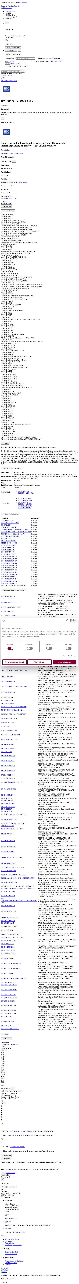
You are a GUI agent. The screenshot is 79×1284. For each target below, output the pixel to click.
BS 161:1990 (5, 726)
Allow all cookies (64, 662)
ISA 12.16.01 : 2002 (7, 1021)
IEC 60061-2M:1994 (25, 500)
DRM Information (11, 1263)
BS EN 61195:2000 (7, 700)
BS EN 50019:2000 (7, 704)
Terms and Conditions (12, 1239)
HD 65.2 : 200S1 (6, 525)
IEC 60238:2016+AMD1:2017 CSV (13, 823)
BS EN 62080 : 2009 (8, 615)
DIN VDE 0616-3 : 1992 (9, 730)
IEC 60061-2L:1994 (24, 498)
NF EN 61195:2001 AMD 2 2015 (12, 829)
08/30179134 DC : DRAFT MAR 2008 (14, 686)
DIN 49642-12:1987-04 (9, 556)
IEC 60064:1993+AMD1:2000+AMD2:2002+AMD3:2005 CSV (19, 900)
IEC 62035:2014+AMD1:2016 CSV (13, 875)
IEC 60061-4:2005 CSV (9, 882)
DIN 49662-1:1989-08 (8, 545)
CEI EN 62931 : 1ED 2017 (10, 917)
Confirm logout (16, 47)
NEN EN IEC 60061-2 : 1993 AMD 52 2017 (16, 532)
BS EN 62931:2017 (7, 923)
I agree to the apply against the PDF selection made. (27, 1131)
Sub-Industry (7, 1039)
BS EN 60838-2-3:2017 (9, 926)
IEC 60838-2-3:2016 (8, 892)
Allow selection (39, 662)
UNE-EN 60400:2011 (8, 995)
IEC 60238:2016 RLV (8, 950)
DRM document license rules (19, 1131)
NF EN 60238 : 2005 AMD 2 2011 (12, 937)
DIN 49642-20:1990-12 (9, 572)
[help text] (2, 118)
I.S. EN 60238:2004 (7, 744)
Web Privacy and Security (13, 1245)
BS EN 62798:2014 (7, 761)
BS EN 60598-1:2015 (8, 807)
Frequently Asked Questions (14, 1261)
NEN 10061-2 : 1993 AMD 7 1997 (12, 534)
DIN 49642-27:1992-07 (9, 583)
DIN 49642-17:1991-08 (9, 565)
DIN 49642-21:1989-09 (9, 574)
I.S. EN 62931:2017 (7, 697)
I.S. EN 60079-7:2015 (8, 941)
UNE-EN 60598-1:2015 (9, 985)
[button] (4, 1050)
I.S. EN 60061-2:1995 (8, 789)
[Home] (6, 8)
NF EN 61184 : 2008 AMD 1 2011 (12, 867)
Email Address (29, 58)
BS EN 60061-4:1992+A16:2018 (12, 782)
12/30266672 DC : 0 (8, 906)
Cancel (8, 47)
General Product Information (11, 468)
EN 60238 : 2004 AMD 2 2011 (11, 963)
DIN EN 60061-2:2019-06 (10, 536)
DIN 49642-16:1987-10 (9, 563)
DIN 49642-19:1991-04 (9, 570)
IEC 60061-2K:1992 (25, 504)
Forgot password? (56, 61)
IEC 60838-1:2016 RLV (9, 718)
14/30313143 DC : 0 (8, 771)
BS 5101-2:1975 (6, 538)
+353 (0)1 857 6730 (20, 2)
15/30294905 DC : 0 (8, 841)
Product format (6, 1088)
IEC (2, 79)
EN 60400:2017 (6, 752)
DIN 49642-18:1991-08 (9, 568)
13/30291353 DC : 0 (8, 766)
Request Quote (6, 1175)
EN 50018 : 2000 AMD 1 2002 (11, 968)
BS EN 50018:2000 (7, 748)
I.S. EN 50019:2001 (7, 958)
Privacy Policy (9, 1241)
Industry (6, 1034)
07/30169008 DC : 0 (8, 778)
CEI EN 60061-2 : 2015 (9, 543)
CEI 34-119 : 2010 (7, 676)
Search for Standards (11, 1252)
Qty (2, 1101)
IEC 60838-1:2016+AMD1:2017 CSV (13, 814)
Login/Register (11, 50)
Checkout (7, 1158)
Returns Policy (10, 1243)
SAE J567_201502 (7, 826)
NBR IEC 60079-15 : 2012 (10, 1029)
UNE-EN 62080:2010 (8, 1013)
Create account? (15, 63)
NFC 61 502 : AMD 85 (8, 527)
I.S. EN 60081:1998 (7, 795)
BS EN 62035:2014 (7, 953)
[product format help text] (13, 1088)
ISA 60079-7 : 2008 (7, 722)
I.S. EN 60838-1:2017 (8, 871)
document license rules (17, 1147)
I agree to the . (13, 1147)
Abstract (6, 443)
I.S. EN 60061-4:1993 (8, 912)
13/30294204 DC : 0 (8, 921)
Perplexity (14, 1044)
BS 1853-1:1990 (6, 1016)
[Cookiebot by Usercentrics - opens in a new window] (68, 620)
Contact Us (8, 1265)
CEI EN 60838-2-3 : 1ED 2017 (11, 857)
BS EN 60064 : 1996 (8, 602)
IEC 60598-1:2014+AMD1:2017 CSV (13, 707)
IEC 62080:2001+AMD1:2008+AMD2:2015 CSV (17, 888)
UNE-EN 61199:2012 (8, 982)
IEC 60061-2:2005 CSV (9, 81)
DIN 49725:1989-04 (8, 547)
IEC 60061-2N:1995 (25, 506)
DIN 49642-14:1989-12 (9, 559)
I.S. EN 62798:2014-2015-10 (10, 607)
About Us (16, 6)
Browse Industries (11, 1254)
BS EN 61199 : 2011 (8, 803)
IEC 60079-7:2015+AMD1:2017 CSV (13, 714)
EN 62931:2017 (6, 809)
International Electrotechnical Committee (14, 182)
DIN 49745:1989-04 (8, 552)
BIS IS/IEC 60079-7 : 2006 (10, 934)
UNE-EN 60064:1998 (8, 1005)
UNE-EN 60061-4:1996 (9, 990)
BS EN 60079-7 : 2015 (8, 692)
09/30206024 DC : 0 (8, 681)
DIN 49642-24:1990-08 (9, 581)
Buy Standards (10, 11)
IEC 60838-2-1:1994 (8, 896)
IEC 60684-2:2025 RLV (9, 198)
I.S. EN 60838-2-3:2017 (9, 863)
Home (3, 77)
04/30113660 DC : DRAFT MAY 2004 (14, 670)
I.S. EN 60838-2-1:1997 (9, 819)
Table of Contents (8, 211)
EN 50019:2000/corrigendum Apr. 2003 (14, 978)
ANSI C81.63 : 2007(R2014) (10, 734)
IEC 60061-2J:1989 (24, 508)
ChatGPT (5, 1044)
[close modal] (6, 40)
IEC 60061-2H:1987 (25, 502)
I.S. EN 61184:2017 (7, 800)
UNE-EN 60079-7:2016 (9, 998)
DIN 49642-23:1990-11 (9, 579)
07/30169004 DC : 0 (8, 775)
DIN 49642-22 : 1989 (8, 577)
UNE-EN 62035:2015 (8, 1010)
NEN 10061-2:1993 (7, 520)
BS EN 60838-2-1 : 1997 (9, 739)
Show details (67, 656)
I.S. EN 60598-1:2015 (8, 847)
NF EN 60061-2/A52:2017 (10, 523)
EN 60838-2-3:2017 (7, 973)
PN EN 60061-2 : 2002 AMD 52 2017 (13, 586)
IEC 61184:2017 (6, 811)
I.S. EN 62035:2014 (7, 947)
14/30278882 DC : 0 (8, 756)
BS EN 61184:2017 (7, 944)
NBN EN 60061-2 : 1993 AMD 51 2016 (14, 529)
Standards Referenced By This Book (14, 590)
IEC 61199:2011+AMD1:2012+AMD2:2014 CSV (17, 878)
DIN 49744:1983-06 (8, 550)
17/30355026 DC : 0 (8, 596)
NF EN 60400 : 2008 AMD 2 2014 (12, 710)
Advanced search (6, 75)
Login (7, 63)
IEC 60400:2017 (6, 798)
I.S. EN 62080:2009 (7, 930)
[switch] (30, 648)
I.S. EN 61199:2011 (7, 611)
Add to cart (7, 206)
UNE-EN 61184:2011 (8, 1001)
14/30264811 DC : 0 (8, 834)
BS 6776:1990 (6, 1025)
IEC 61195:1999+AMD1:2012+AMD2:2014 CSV (17, 886)
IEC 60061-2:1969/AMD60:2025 (12, 153)
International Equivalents (10, 514)
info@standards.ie (11, 1218)
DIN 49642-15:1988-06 (9, 561)
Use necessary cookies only (14, 662)
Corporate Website (7, 6)
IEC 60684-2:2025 (7, 196)
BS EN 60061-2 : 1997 (8, 541)
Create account (10, 1173)
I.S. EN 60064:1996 (7, 852)
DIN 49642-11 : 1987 (8, 554)
